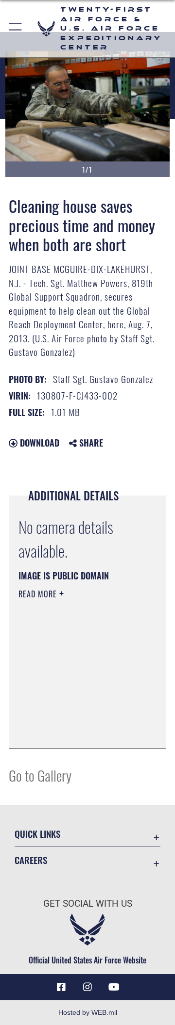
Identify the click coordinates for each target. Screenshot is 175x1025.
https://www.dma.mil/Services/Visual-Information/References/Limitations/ (77, 730)
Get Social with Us (87, 903)
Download (38, 442)
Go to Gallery (40, 775)
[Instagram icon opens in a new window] (87, 987)
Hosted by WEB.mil (87, 1012)
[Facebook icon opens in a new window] (61, 987)
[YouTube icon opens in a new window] (113, 987)
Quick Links (37, 834)
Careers (31, 860)
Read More (38, 594)
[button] (16, 28)
